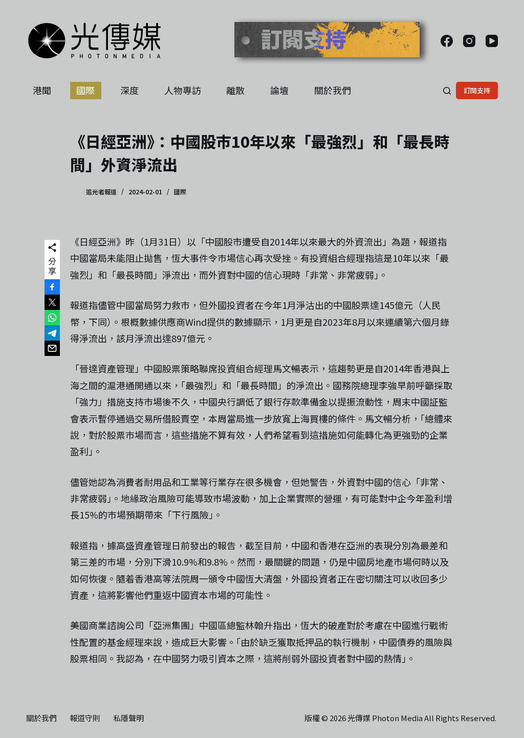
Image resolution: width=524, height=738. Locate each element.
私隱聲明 (128, 718)
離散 (235, 90)
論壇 (279, 90)
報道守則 (85, 718)
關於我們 (332, 90)
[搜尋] (447, 91)
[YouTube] (492, 41)
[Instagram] (469, 41)
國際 (85, 90)
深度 (129, 90)
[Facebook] (447, 41)
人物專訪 (182, 90)
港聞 (42, 90)
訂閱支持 (477, 90)
